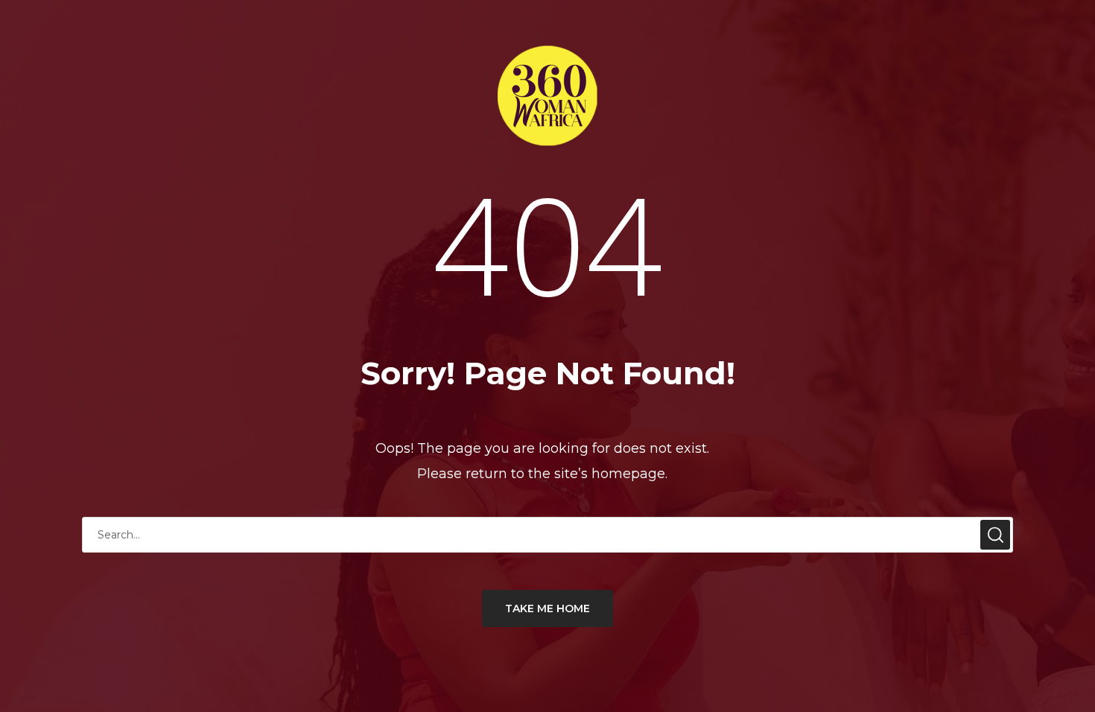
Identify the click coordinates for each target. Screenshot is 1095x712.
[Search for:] (547, 534)
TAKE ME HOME (547, 608)
